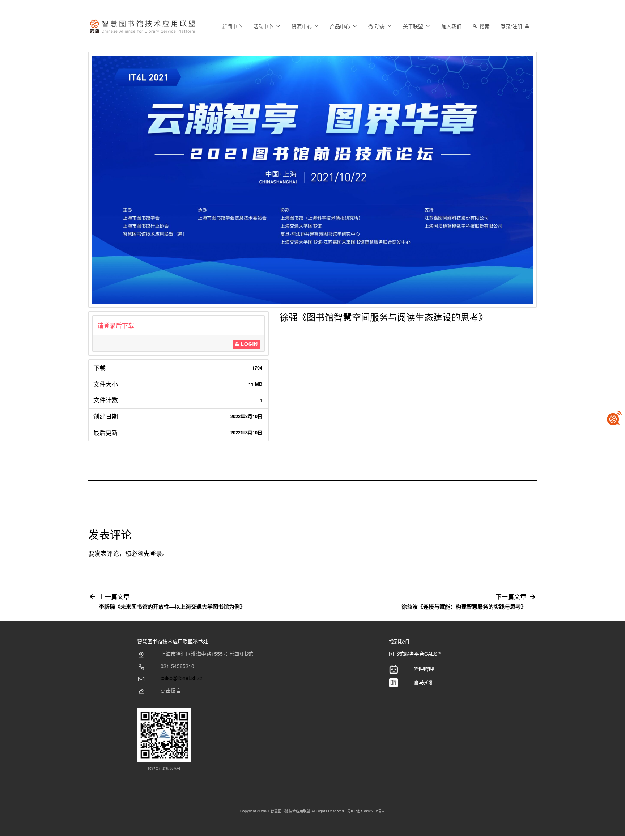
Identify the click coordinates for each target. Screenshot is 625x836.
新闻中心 (232, 26)
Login (248, 344)
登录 (156, 553)
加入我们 (451, 26)
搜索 (485, 26)
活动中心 (263, 26)
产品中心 (340, 26)
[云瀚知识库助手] (614, 418)
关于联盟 (413, 26)
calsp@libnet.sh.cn (182, 677)
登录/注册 (511, 26)
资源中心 (302, 26)
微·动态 (376, 26)
